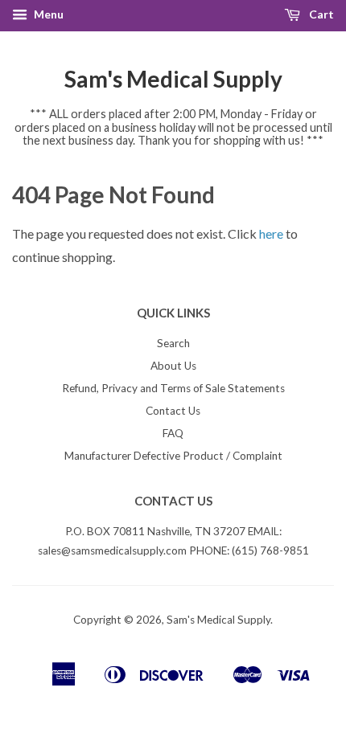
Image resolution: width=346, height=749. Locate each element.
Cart (320, 14)
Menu (47, 14)
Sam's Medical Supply (173, 78)
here (271, 233)
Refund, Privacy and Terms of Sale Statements (173, 388)
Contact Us (173, 410)
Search (173, 343)
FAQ (173, 433)
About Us (173, 365)
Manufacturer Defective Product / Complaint (173, 455)
